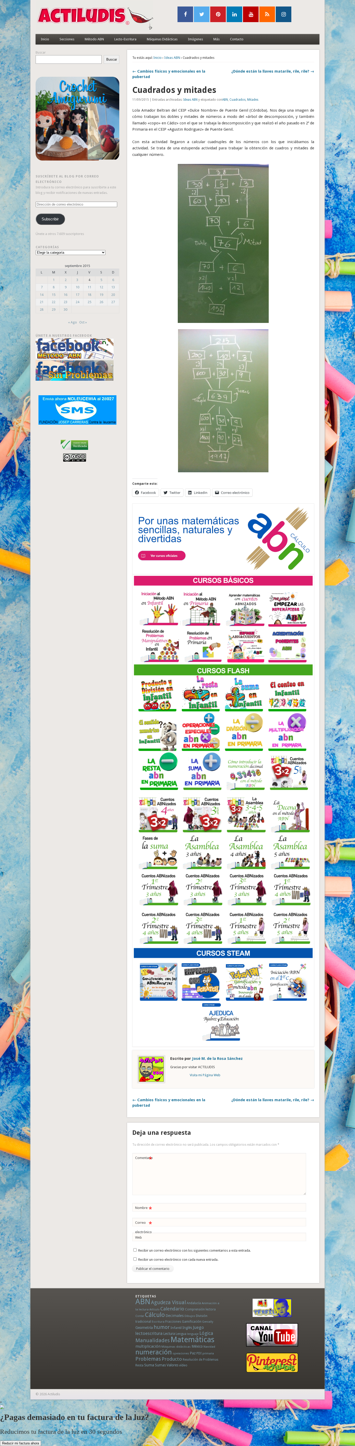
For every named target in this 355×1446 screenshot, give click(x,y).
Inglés (187, 1328)
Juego (198, 1327)
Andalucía (194, 1303)
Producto (172, 1359)
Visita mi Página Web (205, 1075)
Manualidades (152, 1340)
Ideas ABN (172, 58)
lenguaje (193, 1334)
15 (53, 295)
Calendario (172, 1308)
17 (77, 295)
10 (77, 287)
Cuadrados (237, 99)
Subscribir (50, 219)
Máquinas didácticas (176, 1346)
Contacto (237, 39)
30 (65, 309)
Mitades (252, 99)
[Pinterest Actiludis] (272, 1362)
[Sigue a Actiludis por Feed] (267, 14)
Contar (139, 1316)
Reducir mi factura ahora (20, 1443)
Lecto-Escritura (125, 39)
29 (53, 309)
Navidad (209, 1346)
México (197, 1346)
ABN (225, 99)
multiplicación (148, 1346)
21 (41, 302)
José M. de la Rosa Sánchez (217, 1058)
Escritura (158, 1321)
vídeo (183, 1365)
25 (89, 302)
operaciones (181, 1353)
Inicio (45, 39)
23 (65, 302)
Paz (193, 1353)
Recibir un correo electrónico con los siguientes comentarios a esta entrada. (194, 1250)
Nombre (143, 1209)
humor (162, 1327)
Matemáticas (192, 1339)
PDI (199, 1353)
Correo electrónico (143, 1227)
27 (113, 302)
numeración (153, 1352)
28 (41, 309)
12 (101, 287)
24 (77, 302)
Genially (207, 1321)
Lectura (169, 1334)
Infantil (176, 1328)
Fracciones (173, 1321)
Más (216, 39)
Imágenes (195, 39)
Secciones (67, 39)
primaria (208, 1353)
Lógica (206, 1333)
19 (101, 295)
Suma (149, 1365)
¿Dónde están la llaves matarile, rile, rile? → (272, 71)
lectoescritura (148, 1333)
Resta (139, 1365)
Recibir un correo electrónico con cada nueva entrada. (178, 1260)
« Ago (72, 322)
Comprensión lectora (200, 1309)
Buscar (41, 52)
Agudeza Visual (168, 1302)
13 (113, 287)
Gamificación (191, 1321)
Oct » (83, 322)
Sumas (160, 1365)
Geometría (144, 1328)
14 (41, 295)
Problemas (148, 1359)
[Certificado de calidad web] (74, 451)
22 (53, 302)
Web (138, 1237)
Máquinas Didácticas (162, 39)
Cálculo (155, 1314)
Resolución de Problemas (200, 1359)
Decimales (175, 1315)
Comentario (144, 1159)
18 (89, 295)
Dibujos (190, 1316)
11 (89, 287)
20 (113, 295)
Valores (172, 1365)
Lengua (181, 1334)
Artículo (154, 1309)
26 (101, 302)
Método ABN (94, 39)
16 (65, 295)
